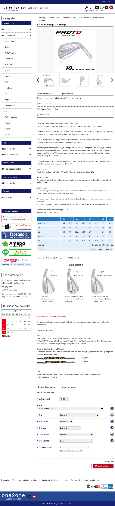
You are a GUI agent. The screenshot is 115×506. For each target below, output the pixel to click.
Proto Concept (10, 53)
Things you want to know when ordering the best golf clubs (36, 480)
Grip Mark (43, 428)
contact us (94, 480)
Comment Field (45, 447)
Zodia (6, 82)
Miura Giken (9, 41)
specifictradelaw (81, 480)
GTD (6, 94)
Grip (40, 415)
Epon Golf (8, 59)
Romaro (7, 70)
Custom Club (53, 18)
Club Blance (44, 441)
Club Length (44, 434)
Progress (8, 100)
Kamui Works (9, 105)
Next (112, 80)
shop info (6, 480)
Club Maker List (68, 18)
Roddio (7, 47)
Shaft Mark (43, 422)
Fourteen (8, 88)
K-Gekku (8, 76)
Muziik (7, 123)
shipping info (67, 480)
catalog (42, 18)
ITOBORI (8, 65)
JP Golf (7, 135)
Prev (38, 80)
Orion (6, 111)
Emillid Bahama (10, 117)
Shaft (41, 405)
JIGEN (7, 129)
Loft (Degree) (44, 399)
